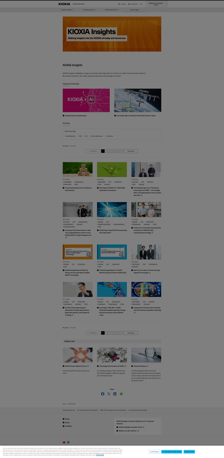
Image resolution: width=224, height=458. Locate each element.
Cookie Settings (154, 451)
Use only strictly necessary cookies (171, 451)
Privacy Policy (100, 455)
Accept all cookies (189, 451)
